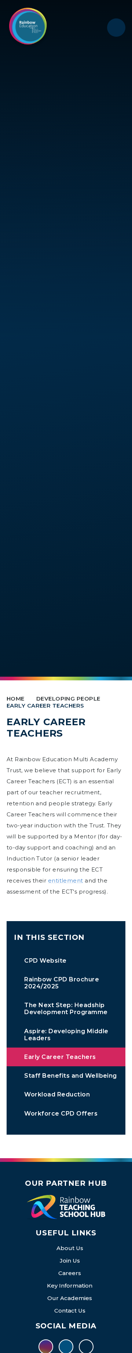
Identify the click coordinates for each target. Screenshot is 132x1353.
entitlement (65, 880)
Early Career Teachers (45, 705)
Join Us (70, 1260)
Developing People (68, 698)
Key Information (69, 1285)
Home (16, 698)
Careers (69, 1273)
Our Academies (69, 1298)
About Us (69, 1248)
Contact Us (69, 1310)
